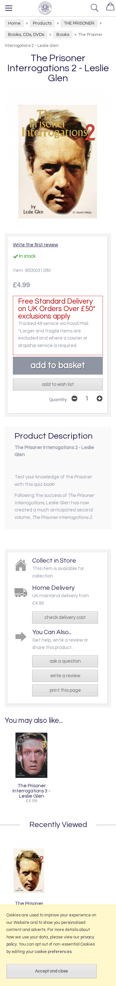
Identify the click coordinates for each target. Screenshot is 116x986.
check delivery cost (65, 617)
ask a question (65, 661)
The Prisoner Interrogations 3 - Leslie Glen (31, 791)
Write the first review (35, 244)
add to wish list (58, 384)
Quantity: (58, 400)
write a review (65, 675)
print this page (65, 690)
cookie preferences (53, 951)
